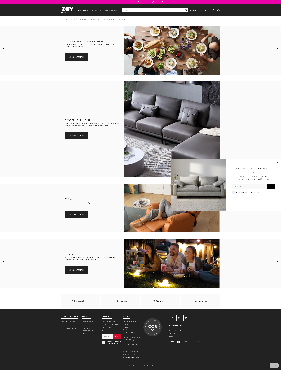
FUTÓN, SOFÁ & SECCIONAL (115, 19)
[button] (3, 48)
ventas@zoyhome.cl (67, 332)
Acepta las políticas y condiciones (247, 192)
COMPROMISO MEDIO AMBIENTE (106, 10)
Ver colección (76, 57)
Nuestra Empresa (88, 325)
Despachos (81, 301)
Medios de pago (121, 301)
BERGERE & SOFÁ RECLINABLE (75, 19)
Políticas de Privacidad (68, 328)
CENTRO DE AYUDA (198, 10)
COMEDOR (95, 19)
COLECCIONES (82, 10)
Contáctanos (201, 301)
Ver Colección (76, 215)
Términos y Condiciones (69, 325)
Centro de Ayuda (87, 321)
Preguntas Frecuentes (68, 321)
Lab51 (153, 365)
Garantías (161, 301)
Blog (83, 333)
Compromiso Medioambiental (87, 329)
